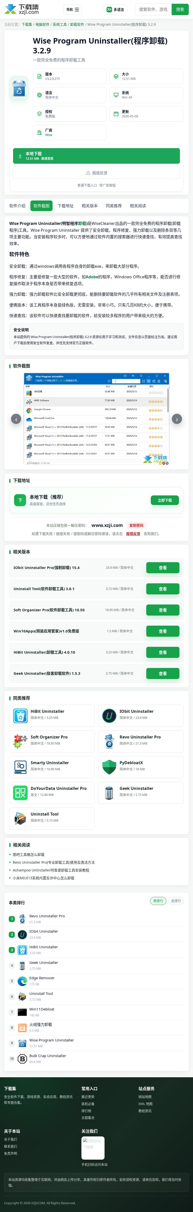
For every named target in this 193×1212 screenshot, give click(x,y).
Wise (48, 134)
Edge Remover (42, 977)
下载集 (27, 24)
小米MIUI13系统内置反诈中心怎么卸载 (43, 878)
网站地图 (145, 1096)
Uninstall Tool (41, 993)
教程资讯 (145, 1110)
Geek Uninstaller (43, 962)
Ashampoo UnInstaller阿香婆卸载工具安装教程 (51, 870)
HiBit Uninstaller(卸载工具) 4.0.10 (44, 652)
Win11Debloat (41, 1009)
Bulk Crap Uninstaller (47, 1055)
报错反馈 (99, 172)
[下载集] (31, 9)
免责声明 (10, 1153)
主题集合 (87, 1117)
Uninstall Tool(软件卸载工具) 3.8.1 (44, 588)
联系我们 (10, 1146)
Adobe (92, 277)
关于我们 (10, 1139)
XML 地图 (145, 1103)
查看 (163, 567)
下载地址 (66, 206)
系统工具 (60, 24)
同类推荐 (114, 206)
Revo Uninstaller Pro (47, 915)
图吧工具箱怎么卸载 (28, 854)
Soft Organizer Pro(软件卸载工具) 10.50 (49, 609)
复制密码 (136, 525)
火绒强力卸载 (40, 1024)
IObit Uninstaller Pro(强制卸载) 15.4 (47, 567)
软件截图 (41, 206)
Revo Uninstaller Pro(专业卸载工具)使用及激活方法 (54, 862)
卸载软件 (77, 24)
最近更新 (87, 1096)
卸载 (82, 223)
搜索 (180, 9)
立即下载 (165, 500)
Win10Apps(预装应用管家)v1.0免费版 (46, 630)
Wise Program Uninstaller (51, 1039)
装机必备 (87, 1103)
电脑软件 (42, 24)
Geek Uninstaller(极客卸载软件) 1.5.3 (47, 673)
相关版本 (90, 206)
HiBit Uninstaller (43, 946)
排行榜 (86, 1110)
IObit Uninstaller (43, 931)
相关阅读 (138, 206)
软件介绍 (17, 206)
